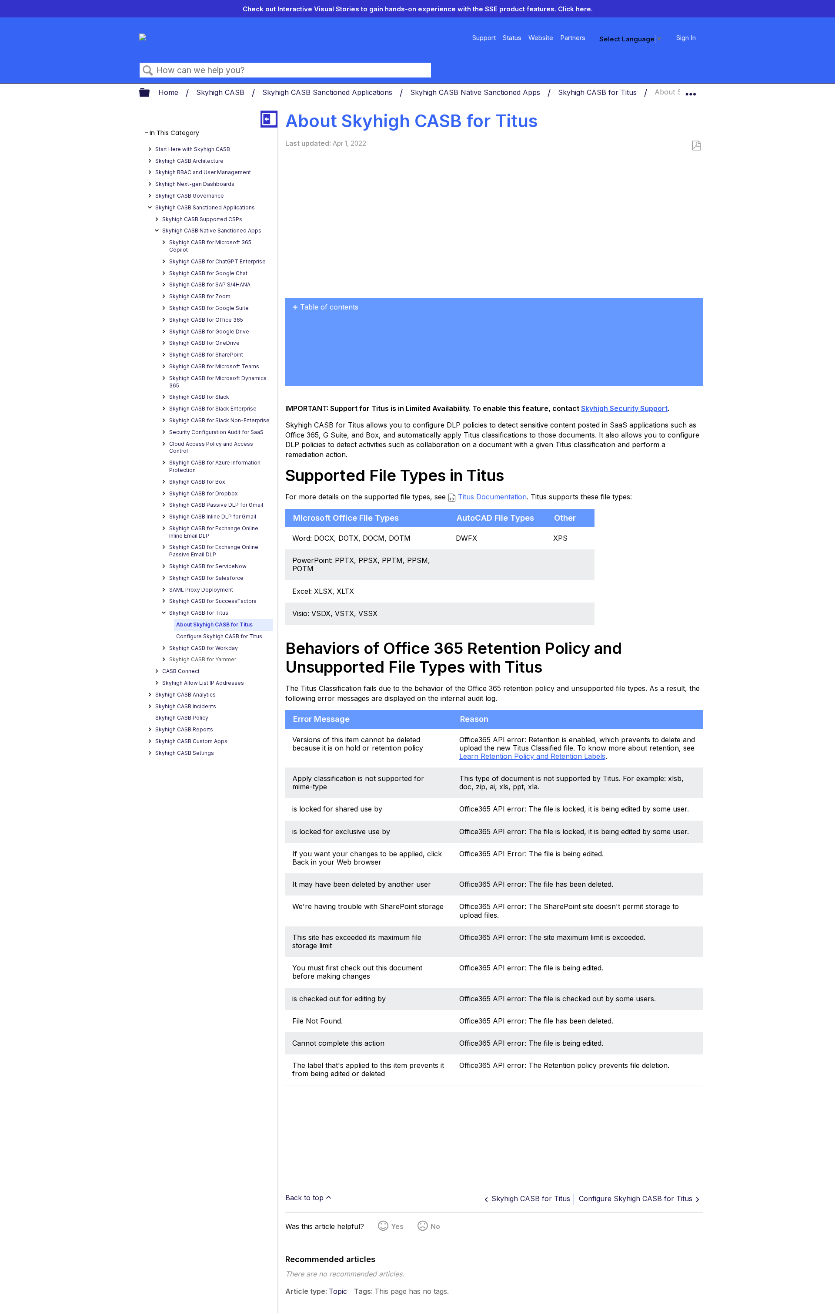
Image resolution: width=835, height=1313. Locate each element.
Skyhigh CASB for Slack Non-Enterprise (219, 420)
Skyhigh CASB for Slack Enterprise (213, 408)
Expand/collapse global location (690, 90)
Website (540, 38)
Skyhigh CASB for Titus (598, 92)
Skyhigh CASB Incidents (185, 706)
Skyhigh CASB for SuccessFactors (213, 601)
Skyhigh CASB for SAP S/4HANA (209, 284)
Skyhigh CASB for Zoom (199, 296)
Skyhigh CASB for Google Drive (209, 331)
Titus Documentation (492, 496)
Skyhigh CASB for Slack (199, 397)
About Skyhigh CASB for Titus (214, 624)
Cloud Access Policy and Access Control (211, 447)
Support (484, 38)
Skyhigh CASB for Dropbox (203, 493)
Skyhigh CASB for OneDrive (204, 343)
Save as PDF (696, 146)
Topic (338, 1291)
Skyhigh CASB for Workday (203, 648)
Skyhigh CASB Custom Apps (191, 741)
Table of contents (329, 307)
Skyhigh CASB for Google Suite (209, 308)
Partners (572, 38)
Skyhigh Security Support (624, 408)
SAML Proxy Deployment (201, 589)
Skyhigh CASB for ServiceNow (208, 566)
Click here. (575, 9)
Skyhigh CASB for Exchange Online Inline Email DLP (213, 532)
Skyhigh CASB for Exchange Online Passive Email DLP (213, 551)
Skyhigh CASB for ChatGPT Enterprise (217, 261)
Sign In (686, 38)
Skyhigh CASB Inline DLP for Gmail (212, 516)
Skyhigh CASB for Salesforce (206, 578)
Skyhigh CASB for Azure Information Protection (215, 466)
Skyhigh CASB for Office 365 (206, 319)
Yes (397, 1226)
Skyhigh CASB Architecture (189, 161)
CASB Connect (181, 671)
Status (512, 38)
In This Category (174, 133)
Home (169, 92)
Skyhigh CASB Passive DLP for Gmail (216, 505)
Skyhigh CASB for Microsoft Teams (214, 366)
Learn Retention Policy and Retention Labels (532, 756)
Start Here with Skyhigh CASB (192, 149)
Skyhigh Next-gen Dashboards (194, 184)
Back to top (304, 1197)
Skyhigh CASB (221, 92)
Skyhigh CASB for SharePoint (206, 354)
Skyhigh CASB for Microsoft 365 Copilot (210, 246)
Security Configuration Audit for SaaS (216, 432)
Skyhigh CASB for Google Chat (208, 273)
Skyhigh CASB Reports (184, 729)
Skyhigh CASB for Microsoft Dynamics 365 (218, 382)
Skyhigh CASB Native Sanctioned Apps (476, 92)
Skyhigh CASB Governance (189, 195)
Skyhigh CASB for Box (197, 481)
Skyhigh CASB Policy (181, 717)
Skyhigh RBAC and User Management (203, 172)
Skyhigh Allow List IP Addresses (203, 683)
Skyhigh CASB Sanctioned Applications (328, 92)
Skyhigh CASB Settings (184, 753)
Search (148, 70)
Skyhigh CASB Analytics (185, 694)
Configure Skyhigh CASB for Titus (219, 636)
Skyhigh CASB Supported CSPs (202, 219)
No (435, 1226)
